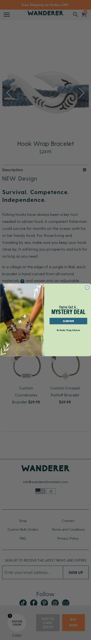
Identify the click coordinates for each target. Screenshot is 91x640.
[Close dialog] (87, 287)
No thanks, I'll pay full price (68, 330)
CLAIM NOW (68, 321)
